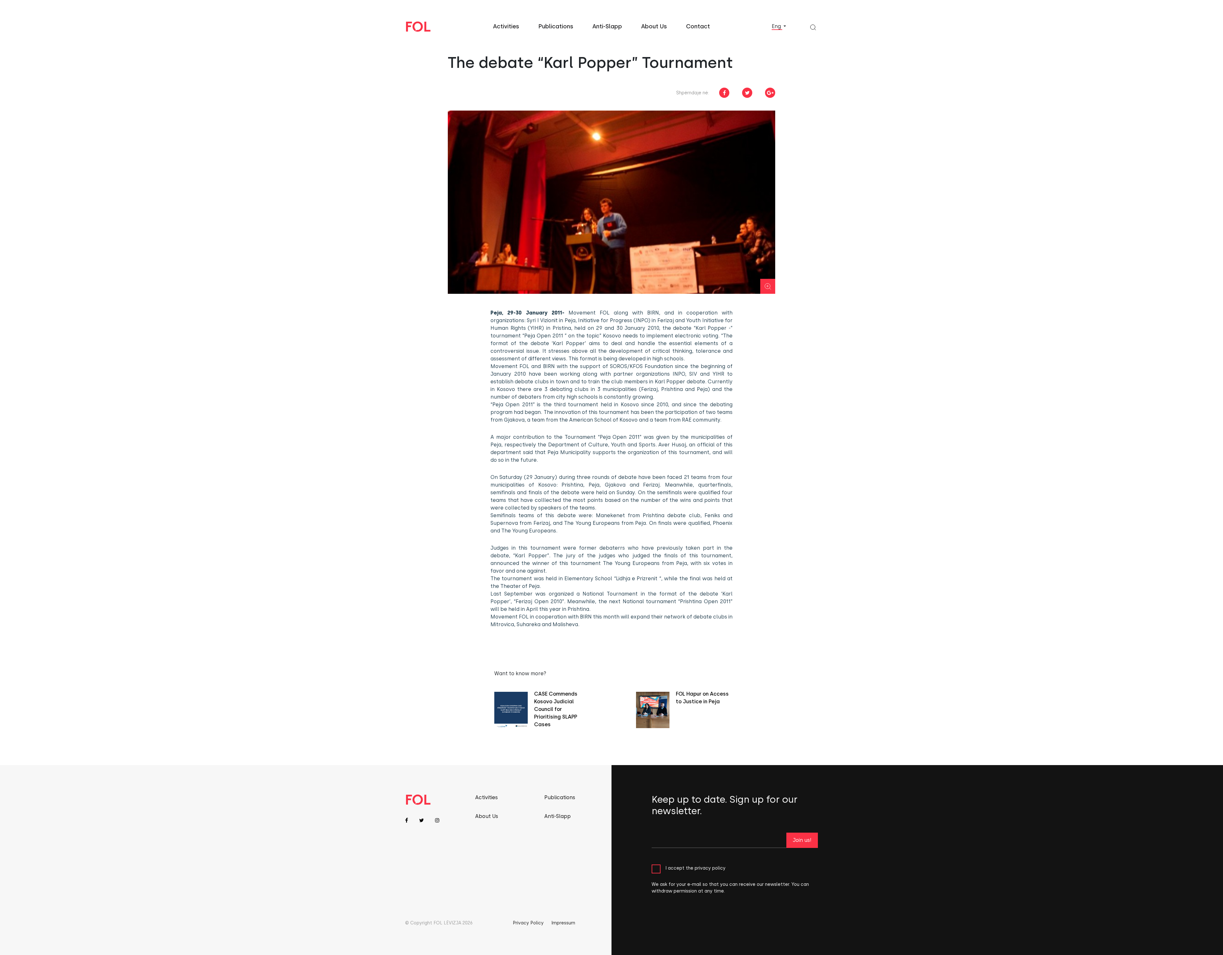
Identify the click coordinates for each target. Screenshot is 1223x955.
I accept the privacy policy (695, 868)
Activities (506, 26)
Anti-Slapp (607, 26)
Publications (555, 26)
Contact (698, 26)
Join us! (802, 840)
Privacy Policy (528, 923)
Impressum (563, 923)
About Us (654, 26)
